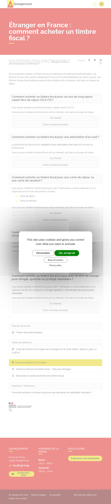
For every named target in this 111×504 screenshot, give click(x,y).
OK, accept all (67, 253)
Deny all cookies (55, 260)
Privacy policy (55, 265)
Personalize (43, 253)
